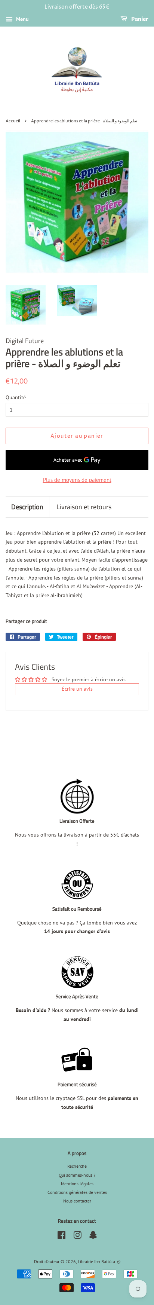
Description (27, 506)
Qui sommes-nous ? (77, 1175)
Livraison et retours (83, 506)
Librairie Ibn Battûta (96, 1261)
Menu (22, 19)
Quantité (16, 397)
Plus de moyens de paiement (77, 479)
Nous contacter (77, 1201)
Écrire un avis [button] (77, 688)
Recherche (77, 1166)
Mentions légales (77, 1183)
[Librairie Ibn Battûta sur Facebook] (61, 1237)
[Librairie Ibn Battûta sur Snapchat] (93, 1237)
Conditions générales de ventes (77, 1192)
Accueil (13, 121)
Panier (139, 19)
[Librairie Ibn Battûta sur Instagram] (77, 1237)
